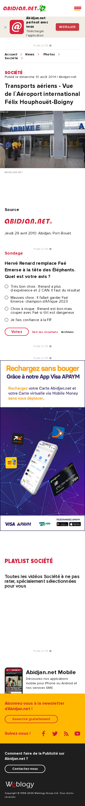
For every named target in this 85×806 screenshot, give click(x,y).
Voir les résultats (45, 332)
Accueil (11, 54)
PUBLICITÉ (41, 46)
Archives (67, 332)
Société (11, 58)
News (29, 54)
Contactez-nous (25, 769)
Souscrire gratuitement (31, 719)
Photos (49, 54)
